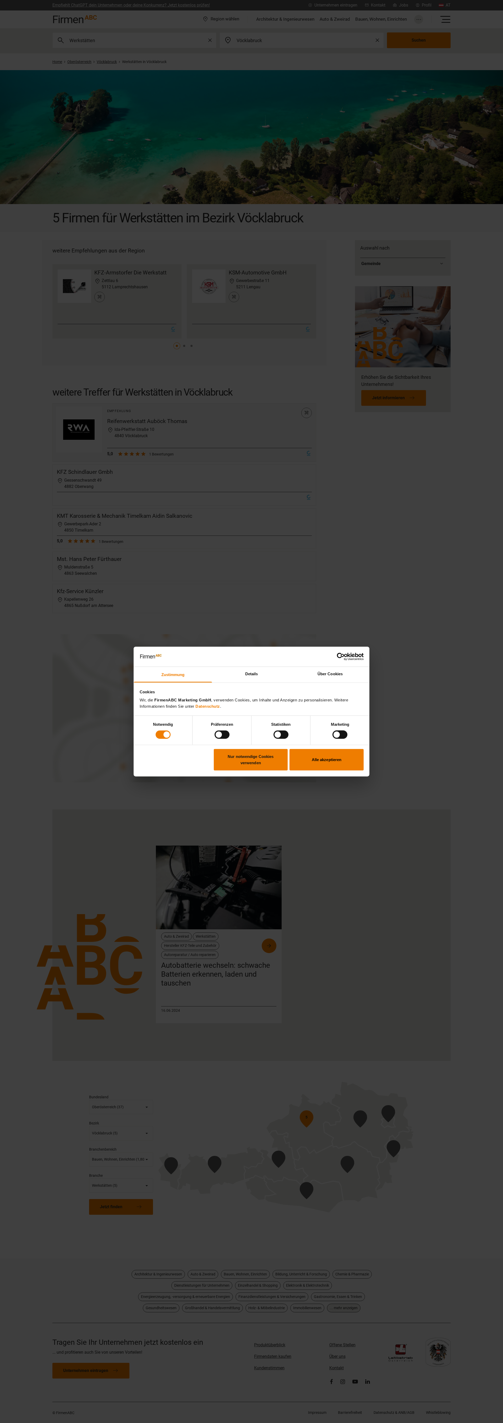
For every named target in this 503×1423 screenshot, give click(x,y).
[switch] (222, 734)
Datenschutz (207, 706)
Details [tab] (251, 674)
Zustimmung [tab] (173, 674)
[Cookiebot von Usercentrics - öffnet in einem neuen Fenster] (341, 657)
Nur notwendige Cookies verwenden (251, 759)
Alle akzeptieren (327, 759)
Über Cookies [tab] (330, 674)
